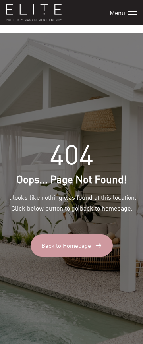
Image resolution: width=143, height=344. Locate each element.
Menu (117, 13)
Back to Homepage (66, 245)
